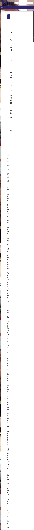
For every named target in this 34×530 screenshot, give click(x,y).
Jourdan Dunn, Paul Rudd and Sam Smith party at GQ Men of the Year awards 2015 (11, 82)
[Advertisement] (19, 41)
